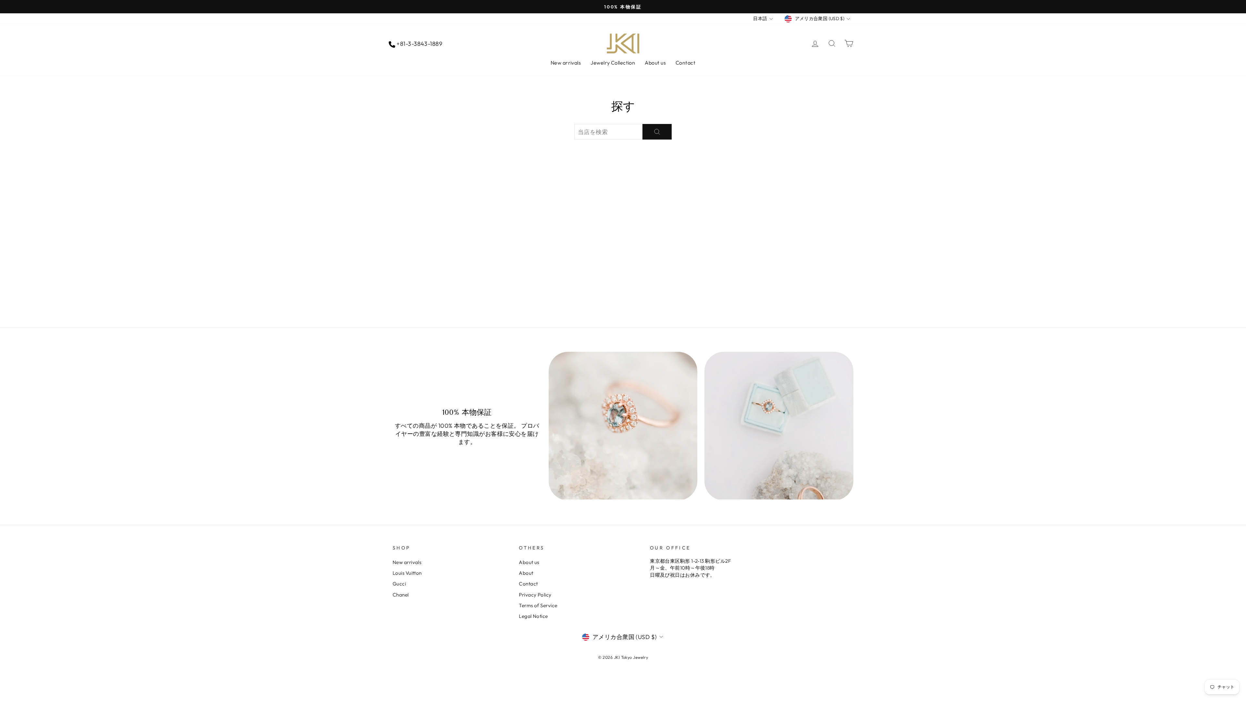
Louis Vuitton (407, 573)
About (526, 573)
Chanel (401, 595)
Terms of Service (538, 605)
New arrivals (566, 62)
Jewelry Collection (613, 62)
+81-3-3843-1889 (418, 43)
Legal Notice (533, 616)
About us (655, 62)
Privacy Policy (535, 595)
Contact (685, 62)
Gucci (399, 584)
